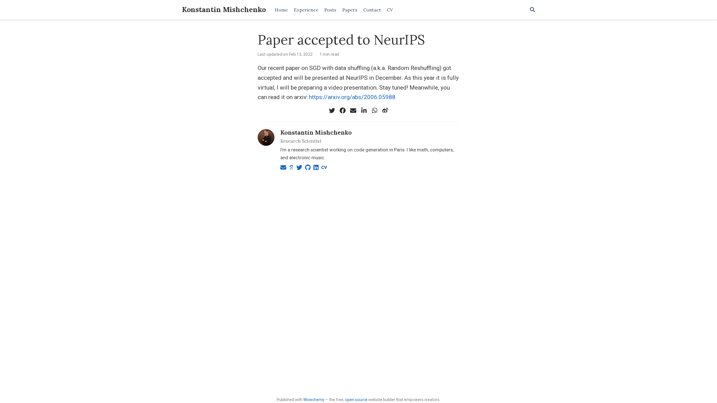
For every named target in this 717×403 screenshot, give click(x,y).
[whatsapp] (374, 110)
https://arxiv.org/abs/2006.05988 (352, 97)
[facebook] (342, 110)
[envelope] (353, 110)
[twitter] (332, 110)
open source (356, 399)
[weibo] (385, 110)
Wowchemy (313, 399)
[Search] (532, 10)
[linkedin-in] (364, 110)
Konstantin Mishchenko (224, 9)
